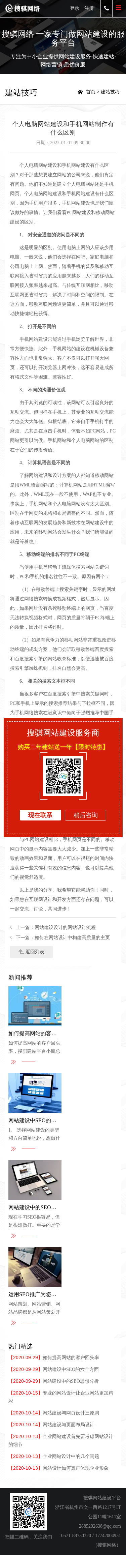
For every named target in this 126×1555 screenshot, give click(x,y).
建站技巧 (110, 91)
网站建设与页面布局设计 (51, 1424)
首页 (90, 91)
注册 (89, 8)
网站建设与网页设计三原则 (53, 1412)
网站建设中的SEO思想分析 (53, 1381)
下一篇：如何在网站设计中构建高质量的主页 (63, 937)
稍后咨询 (86, 815)
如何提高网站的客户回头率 (53, 1357)
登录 (74, 8)
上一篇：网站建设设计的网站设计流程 (56, 927)
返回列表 (35, 951)
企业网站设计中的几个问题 (53, 1456)
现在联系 (40, 815)
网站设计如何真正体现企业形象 (58, 1468)
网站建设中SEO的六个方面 (53, 1369)
